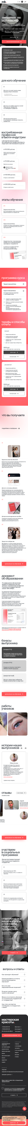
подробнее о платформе (9, 428)
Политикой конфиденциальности (18, 946)
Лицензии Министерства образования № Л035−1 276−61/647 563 (11, 629)
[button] (14, 1122)
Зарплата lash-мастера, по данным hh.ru (11, 168)
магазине (15, 668)
